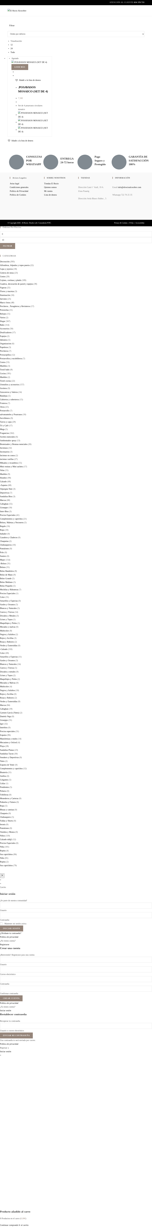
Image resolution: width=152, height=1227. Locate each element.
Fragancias (4, 433)
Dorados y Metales (8, 616)
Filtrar (7, 246)
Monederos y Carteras (9, 798)
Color (2, 597)
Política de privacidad (9, 937)
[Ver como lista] (10, 29)
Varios (2, 317)
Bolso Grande (5, 578)
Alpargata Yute (6, 489)
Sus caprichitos (6, 854)
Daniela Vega (5, 716)
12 (12, 45)
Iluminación (5, 295)
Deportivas (4, 493)
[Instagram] (113, 211)
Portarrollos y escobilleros (11, 358)
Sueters (3, 556)
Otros (2, 407)
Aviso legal (14, 183)
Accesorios (4, 329)
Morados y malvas (7, 627)
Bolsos (2, 567)
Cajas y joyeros (6, 269)
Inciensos (4, 448)
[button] (28, 80)
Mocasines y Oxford (8, 742)
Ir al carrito (23, 1225)
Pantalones (4, 548)
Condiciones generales (19, 187)
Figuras (3, 288)
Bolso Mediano (6, 582)
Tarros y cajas (6, 422)
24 (12, 48)
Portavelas (4, 310)
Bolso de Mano (6, 575)
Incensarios (4, 452)
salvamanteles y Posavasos (11, 414)
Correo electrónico (8, 974)
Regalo (3, 526)
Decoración (5, 261)
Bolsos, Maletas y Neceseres (11, 522)
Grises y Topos (6, 619)
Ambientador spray (8, 440)
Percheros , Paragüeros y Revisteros (15, 306)
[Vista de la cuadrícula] (8, 29)
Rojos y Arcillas (6, 638)
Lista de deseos (50, 195)
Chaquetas (4, 541)
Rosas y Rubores (7, 642)
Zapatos (3, 735)
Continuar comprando (9, 1225)
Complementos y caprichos (11, 519)
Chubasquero (5, 817)
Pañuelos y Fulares (8, 802)
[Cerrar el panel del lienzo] (2, 875)
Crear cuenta (11, 998)
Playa (2, 746)
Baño (2, 325)
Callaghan (4, 504)
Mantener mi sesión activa (15, 924)
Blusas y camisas (7, 810)
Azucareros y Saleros (9, 392)
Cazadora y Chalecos (8, 537)
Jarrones (3, 299)
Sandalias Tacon (7, 754)
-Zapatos (3, 485)
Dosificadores (5, 332)
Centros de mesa (7, 273)
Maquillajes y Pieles (8, 623)
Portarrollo (4, 411)
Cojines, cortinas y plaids (10, 280)
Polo (2, 552)
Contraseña (4, 920)
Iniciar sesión (11, 928)
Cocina (3, 373)
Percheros (4, 351)
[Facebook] (113, 203)
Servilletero (5, 418)
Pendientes (4, 787)
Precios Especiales (7, 515)
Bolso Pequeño (6, 586)
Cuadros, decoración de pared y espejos (16, 284)
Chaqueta (4, 813)
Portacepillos (5, 355)
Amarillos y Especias (9, 601)
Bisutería (3, 772)
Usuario (3, 910)
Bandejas (3, 396)
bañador (3, 534)
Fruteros (3, 403)
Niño (2, 858)
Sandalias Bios (6, 496)
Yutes (2, 761)
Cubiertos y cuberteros (9, 399)
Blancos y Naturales (8, 608)
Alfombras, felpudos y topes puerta (15, 265)
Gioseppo (4, 507)
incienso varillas (7, 459)
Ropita (2, 851)
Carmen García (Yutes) (9, 713)
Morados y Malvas (7, 683)
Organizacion (5, 343)
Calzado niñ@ (6, 839)
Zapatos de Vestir (7, 765)
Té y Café (4, 425)
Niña (2, 847)
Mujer (2, 560)
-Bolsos (3, 563)
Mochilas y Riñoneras (9, 589)
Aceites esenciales (7, 437)
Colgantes (4, 780)
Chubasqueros (6, 545)
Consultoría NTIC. (45, 223)
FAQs (131, 223)
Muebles (3, 366)
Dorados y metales (7, 672)
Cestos (2, 276)
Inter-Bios (4, 511)
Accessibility (139, 223)
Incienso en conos (7, 455)
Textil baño (5, 370)
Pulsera (3, 791)
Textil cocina (5, 381)
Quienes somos (50, 187)
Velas (2, 470)
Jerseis (2, 824)
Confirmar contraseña (9, 993)
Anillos (3, 776)
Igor (2, 724)
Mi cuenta (48, 191)
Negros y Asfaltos (7, 634)
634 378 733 (139, 2)
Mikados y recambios (9, 463)
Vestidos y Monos (7, 832)
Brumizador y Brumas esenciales (13, 444)
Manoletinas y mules (8, 739)
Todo (13, 52)
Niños (2, 836)
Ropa (2, 530)
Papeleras (4, 347)
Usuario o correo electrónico (12, 1031)
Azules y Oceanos (7, 604)
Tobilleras (4, 795)
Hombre (3, 478)
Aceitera (3, 388)
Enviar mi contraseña (16, 1035)
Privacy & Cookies (121, 223)
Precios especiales (7, 731)
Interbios (3, 727)
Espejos (3, 336)
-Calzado (3, 649)
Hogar (2, 321)
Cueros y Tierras (7, 612)
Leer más (19, 67)
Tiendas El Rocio (51, 183)
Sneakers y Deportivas (9, 757)
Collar (2, 783)
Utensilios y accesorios (9, 384)
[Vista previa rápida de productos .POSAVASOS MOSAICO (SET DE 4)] (16, 72)
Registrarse (4, 944)
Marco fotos (5, 302)
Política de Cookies (18, 195)
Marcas (3, 500)
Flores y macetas (7, 291)
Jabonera (3, 340)
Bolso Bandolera (7, 571)
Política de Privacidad (19, 191)
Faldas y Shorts (6, 821)
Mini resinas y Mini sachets (11, 466)
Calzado (3, 481)
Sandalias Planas (7, 750)
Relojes (3, 314)
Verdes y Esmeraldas (8, 645)
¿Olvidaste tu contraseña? (10, 933)
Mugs (2, 429)
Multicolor (4, 631)
